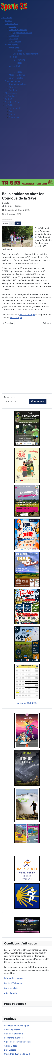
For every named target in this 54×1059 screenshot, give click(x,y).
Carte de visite (11, 988)
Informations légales (13, 978)
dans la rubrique (27, 314)
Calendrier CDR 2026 (27, 703)
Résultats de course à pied (16, 1025)
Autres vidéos (10, 1046)
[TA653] (27, 182)
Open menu (6, 17)
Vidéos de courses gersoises (17, 1041)
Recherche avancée (13, 1037)
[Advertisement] (27, 151)
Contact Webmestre (13, 983)
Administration (11, 993)
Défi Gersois (10, 1050)
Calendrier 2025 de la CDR (17, 1054)
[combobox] (16, 401)
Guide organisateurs (13, 1033)
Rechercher (9, 397)
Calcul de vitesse (12, 1029)
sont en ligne (16, 317)
